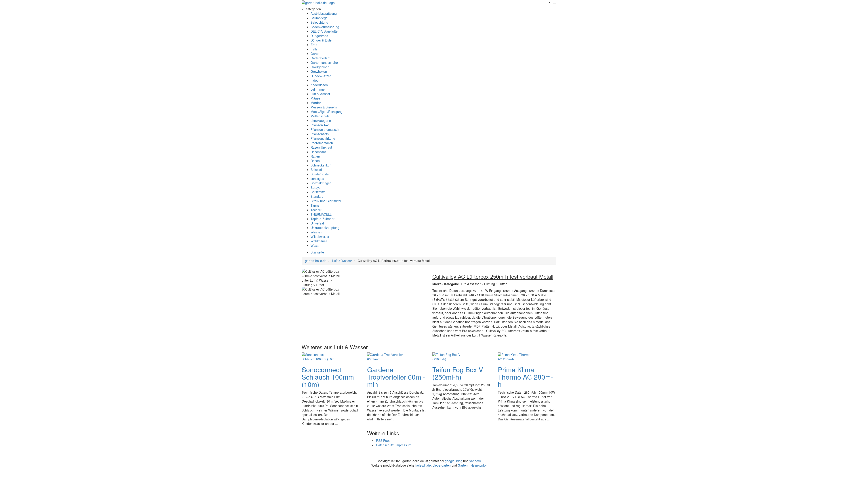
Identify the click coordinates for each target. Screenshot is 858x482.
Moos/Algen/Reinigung (327, 111)
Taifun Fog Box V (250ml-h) (457, 373)
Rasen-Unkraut (321, 147)
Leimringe (318, 89)
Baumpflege (319, 18)
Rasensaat (318, 152)
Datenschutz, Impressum (393, 445)
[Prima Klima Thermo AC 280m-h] (516, 356)
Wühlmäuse (319, 241)
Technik (316, 210)
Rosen (315, 160)
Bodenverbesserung (325, 27)
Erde (314, 44)
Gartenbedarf (320, 58)
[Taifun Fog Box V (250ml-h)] (450, 356)
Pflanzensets (320, 134)
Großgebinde (320, 67)
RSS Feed (383, 440)
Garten (315, 53)
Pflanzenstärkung (323, 138)
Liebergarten (442, 465)
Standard (317, 196)
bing (459, 461)
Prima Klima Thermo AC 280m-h (525, 377)
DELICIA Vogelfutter (325, 31)
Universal (317, 223)
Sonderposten (320, 174)
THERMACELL (321, 214)
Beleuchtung (319, 22)
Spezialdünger (321, 183)
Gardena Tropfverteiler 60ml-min (396, 377)
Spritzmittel (318, 192)
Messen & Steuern (324, 107)
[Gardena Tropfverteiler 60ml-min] (385, 356)
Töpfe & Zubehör (322, 218)
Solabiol (316, 169)
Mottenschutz (320, 116)
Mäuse (315, 98)
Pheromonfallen (322, 143)
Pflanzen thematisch (325, 129)
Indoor (315, 80)
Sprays (315, 187)
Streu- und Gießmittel (326, 201)
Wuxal (315, 245)
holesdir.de (423, 465)
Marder (316, 102)
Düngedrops (319, 35)
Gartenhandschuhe (324, 62)
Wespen (316, 232)
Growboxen (319, 71)
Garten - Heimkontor (472, 465)
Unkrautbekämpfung (325, 227)
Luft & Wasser (320, 93)
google (449, 461)
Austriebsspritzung (324, 13)
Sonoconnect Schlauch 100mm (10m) (328, 377)
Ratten (315, 156)
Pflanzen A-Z (320, 125)
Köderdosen (319, 85)
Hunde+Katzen (321, 76)
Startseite (317, 252)
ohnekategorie (321, 120)
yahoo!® (475, 461)
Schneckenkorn (321, 165)
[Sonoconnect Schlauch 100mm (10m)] (319, 356)
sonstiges (317, 178)
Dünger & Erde (321, 40)
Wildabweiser (320, 236)
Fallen (315, 49)
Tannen (316, 205)
